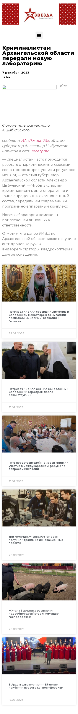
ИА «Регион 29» (35, 141)
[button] (39, 35)
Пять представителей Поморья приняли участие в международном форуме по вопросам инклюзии (38, 466)
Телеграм (40, 151)
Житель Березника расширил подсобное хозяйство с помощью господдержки (34, 613)
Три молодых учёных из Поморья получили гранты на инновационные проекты (36, 540)
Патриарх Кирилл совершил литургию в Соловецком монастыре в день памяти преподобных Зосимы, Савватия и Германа (39, 316)
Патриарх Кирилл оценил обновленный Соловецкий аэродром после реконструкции (38, 392)
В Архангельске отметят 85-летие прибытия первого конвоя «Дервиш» (36, 686)
